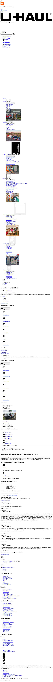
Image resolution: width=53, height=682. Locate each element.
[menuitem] (29, 124)
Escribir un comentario (5, 500)
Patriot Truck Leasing (7, 613)
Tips (4, 580)
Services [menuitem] (7, 249)
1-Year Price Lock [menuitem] (7, 36)
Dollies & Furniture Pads (8, 594)
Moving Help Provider (8, 642)
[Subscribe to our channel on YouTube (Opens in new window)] (4, 663)
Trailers (8, 101)
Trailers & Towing (6, 309)
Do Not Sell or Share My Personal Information (12, 675)
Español (4, 570)
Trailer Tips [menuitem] (8, 106)
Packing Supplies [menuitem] (9, 217)
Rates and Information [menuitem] (10, 157)
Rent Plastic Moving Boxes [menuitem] (11, 224)
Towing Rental (6, 593)
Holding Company (8, 622)
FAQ (4, 582)
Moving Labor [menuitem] (6, 243)
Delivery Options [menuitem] (9, 158)
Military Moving (6, 623)
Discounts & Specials (7, 615)
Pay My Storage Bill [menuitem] (10, 189)
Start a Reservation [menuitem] (9, 104)
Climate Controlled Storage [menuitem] (11, 184)
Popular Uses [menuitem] (8, 159)
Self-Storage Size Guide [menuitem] (11, 186)
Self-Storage (5, 467)
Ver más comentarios (5, 554)
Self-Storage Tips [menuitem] (9, 191)
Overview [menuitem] (8, 246)
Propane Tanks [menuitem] (9, 277)
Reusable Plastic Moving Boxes (9, 598)
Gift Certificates (6, 614)
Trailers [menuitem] (4, 101)
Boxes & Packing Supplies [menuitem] (8, 213)
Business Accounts (7, 603)
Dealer (4, 639)
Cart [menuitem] (5, 40)
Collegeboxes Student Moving (9, 612)
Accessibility (5, 583)
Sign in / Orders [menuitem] (7, 44)
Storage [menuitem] (4, 178)
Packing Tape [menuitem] (8, 222)
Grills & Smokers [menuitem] (9, 274)
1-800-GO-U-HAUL (7, 561)
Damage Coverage (7, 609)
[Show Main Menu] (2, 12)
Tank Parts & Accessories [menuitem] (11, 278)
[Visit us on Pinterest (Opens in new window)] (4, 658)
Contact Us (5, 576)
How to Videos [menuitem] (9, 105)
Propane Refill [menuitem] (9, 272)
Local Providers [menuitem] (9, 247)
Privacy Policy (6, 671)
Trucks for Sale (6, 345)
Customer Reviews (7, 584)
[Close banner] (1, 1)
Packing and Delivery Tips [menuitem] (13, 161)
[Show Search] (4, 32)
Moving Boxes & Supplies (8, 608)
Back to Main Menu (10, 102)
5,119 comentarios (13, 495)
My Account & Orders (7, 578)
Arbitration (5, 670)
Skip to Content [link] (4, 10)
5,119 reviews (9, 290)
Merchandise (5, 631)
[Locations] (5, 32)
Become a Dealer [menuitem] (6, 38)
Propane (9, 269)
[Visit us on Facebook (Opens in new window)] (4, 654)
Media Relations (6, 629)
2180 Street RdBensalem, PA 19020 (5, 353)
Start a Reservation (9, 124)
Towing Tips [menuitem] (8, 127)
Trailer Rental (6, 592)
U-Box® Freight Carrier (8, 640)
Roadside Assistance (7, 577)
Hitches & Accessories (7, 604)
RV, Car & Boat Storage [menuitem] (11, 185)
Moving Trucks (6, 315)
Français (5, 569)
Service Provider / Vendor (8, 644)
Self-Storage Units (7, 597)
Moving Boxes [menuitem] (9, 216)
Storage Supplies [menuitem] (9, 192)
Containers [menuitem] (7, 154)
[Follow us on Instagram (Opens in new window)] (4, 656)
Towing (5, 122)
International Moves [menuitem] (10, 160)
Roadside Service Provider (8, 645)
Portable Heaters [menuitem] (9, 276)
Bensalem (5, 283)
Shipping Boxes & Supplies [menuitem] (11, 218)
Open (2, 9)
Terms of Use (6, 673)
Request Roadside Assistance (8, 567)
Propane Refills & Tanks (8, 610)
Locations (6, 676)
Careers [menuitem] (4, 37)
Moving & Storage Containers (11, 595)
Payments (5, 579)
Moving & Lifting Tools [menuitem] (11, 221)
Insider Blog (7, 627)
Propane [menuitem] (5, 269)
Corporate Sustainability (8, 624)
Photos (5, 300)
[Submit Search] (14, 34)
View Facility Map (4, 303)
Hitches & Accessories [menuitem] (10, 108)
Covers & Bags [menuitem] (9, 220)
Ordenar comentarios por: (6, 490)
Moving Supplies (6, 326)
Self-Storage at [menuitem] (10, 182)
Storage (8, 178)
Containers (15, 154)
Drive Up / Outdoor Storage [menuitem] (11, 187)
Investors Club (7, 626)
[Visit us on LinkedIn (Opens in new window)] (4, 660)
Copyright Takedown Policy (9, 674)
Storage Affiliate (6, 650)
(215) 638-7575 (4, 296)
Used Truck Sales (6, 607)
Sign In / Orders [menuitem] (6, 42)
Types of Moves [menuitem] (9, 250)
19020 (4, 284)
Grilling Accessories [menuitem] (10, 273)
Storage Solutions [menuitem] (9, 223)
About (6, 620)
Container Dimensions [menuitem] (10, 164)
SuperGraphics (6, 630)
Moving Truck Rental (7, 589)
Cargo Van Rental (6, 590)
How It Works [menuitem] (9, 248)
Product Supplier (6, 643)
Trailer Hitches (6, 332)
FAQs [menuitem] (7, 107)
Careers (4, 625)
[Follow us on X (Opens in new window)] (4, 662)
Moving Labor (12, 243)
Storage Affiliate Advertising (9, 651)
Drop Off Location (7, 449)
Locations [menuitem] (6, 39)
